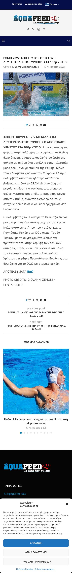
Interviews (17, 4)
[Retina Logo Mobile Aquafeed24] (27, 467)
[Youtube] (44, 29)
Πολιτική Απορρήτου (44, 569)
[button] (67, 504)
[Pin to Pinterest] (41, 124)
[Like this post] (30, 124)
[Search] (68, 41)
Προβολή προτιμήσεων (36, 561)
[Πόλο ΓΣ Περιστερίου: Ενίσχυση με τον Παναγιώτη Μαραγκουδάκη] (36, 381)
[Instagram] (39, 29)
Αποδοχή (36, 543)
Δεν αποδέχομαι (36, 552)
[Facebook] (28, 29)
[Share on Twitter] (37, 124)
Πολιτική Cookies (24, 569)
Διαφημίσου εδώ (33, 4)
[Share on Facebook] (33, 124)
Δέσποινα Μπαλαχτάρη (27, 66)
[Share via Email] (44, 124)
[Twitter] (33, 29)
